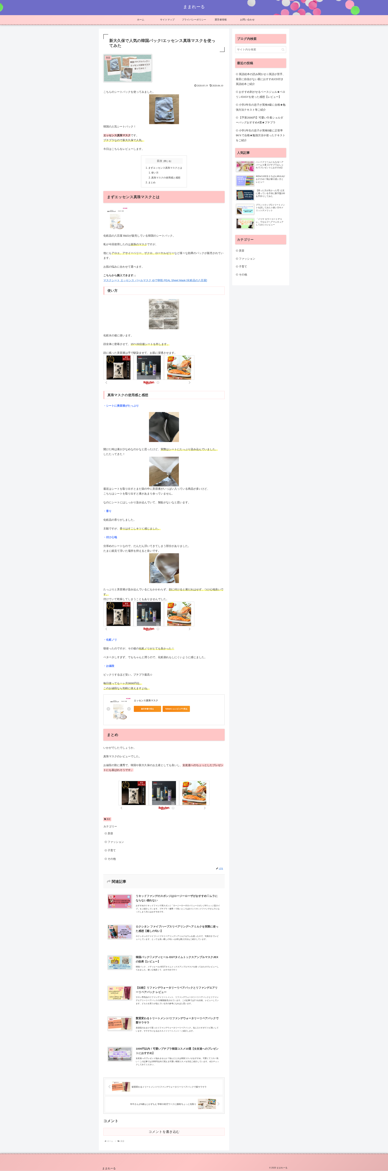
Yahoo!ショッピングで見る (176, 709)
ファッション (116, 841)
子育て (112, 850)
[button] (283, 49)
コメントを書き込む (164, 1132)
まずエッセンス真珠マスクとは (165, 167)
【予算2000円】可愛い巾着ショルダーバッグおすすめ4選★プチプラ (259, 120)
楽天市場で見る (147, 709)
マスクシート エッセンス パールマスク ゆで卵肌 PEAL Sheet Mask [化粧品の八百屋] (155, 280)
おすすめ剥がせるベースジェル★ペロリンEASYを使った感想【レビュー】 (260, 94)
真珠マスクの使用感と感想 (165, 177)
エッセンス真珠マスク (146, 700)
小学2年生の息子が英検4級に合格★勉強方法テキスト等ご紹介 (261, 107)
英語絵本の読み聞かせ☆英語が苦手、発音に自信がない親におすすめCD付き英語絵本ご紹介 (260, 79)
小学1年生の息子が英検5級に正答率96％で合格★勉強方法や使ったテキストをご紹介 (260, 135)
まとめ (152, 182)
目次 (159, 160)
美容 (108, 819)
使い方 (155, 172)
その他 (112, 858)
